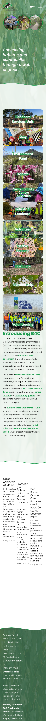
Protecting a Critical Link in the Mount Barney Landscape (23, 494)
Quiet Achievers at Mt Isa (9, 482)
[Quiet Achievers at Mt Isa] (9, 471)
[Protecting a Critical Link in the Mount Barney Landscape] (23, 474)
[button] (39, 465)
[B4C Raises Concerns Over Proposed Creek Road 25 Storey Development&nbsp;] (36, 477)
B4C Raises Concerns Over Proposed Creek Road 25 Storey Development (36, 503)
